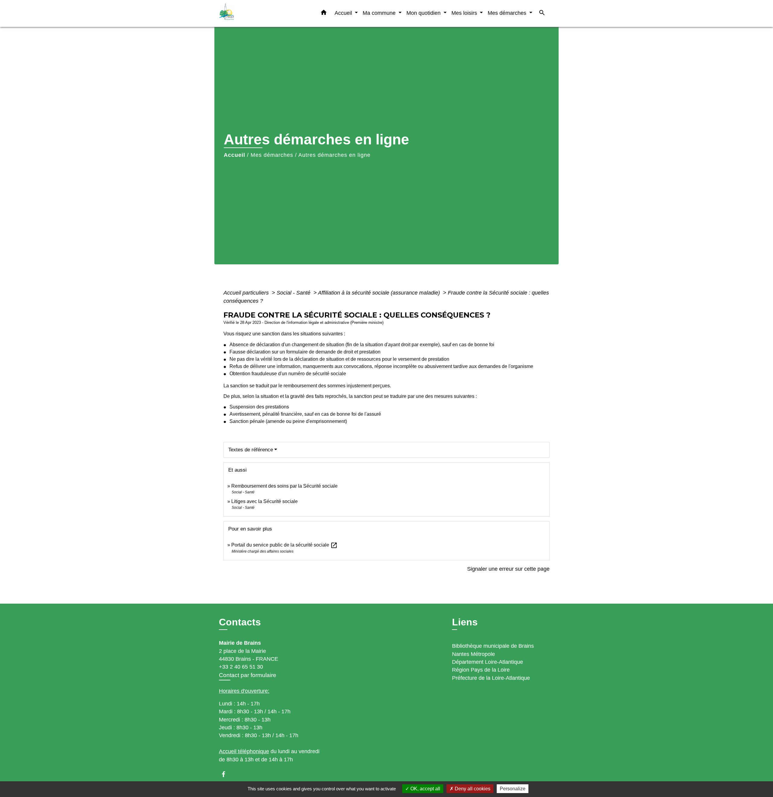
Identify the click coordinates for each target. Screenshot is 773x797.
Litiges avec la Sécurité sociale (264, 501)
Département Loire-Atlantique (487, 662)
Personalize (512, 788)
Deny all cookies (472, 788)
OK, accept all (424, 788)
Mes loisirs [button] (465, 13)
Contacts (240, 622)
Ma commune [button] (380, 13)
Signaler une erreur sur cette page (508, 569)
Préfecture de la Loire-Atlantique (491, 678)
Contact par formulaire (247, 675)
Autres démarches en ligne (334, 155)
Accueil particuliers (246, 293)
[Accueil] (256, 13)
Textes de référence (250, 450)
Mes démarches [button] (508, 13)
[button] (323, 13)
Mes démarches (272, 155)
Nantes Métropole (473, 654)
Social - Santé (294, 293)
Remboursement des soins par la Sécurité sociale (284, 486)
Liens (465, 622)
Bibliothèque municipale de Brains (493, 646)
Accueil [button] (344, 13)
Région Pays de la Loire (481, 670)
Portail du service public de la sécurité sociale (284, 544)
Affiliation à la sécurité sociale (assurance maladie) (379, 293)
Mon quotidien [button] (424, 13)
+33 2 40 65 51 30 (241, 667)
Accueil (234, 155)
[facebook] (226, 774)
